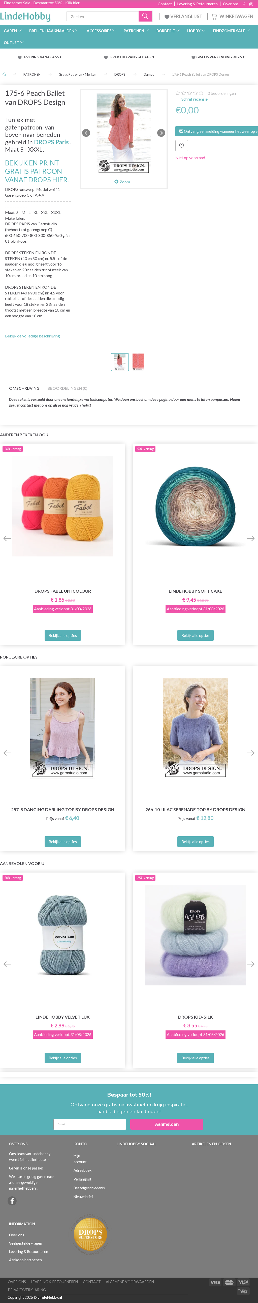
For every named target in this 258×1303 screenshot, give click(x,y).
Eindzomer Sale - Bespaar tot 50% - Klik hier (42, 2)
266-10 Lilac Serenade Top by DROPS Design (195, 809)
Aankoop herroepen (25, 1260)
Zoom (125, 181)
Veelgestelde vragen (25, 1243)
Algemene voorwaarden (130, 1282)
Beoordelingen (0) (67, 388)
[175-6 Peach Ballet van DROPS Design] (123, 132)
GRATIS (203, 57)
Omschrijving (24, 388)
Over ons (231, 4)
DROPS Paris (51, 142)
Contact (165, 4)
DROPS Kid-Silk (195, 1017)
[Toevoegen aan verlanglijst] (181, 145)
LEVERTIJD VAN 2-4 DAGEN (131, 57)
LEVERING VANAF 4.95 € (42, 57)
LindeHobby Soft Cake (195, 591)
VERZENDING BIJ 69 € (227, 57)
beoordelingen (222, 93)
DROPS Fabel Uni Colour (63, 591)
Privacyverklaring (27, 1290)
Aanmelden (167, 1124)
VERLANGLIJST (186, 16)
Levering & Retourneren (197, 4)
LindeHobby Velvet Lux (63, 1017)
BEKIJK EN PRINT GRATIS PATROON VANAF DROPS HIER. (37, 171)
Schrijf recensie (194, 99)
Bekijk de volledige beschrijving (32, 335)
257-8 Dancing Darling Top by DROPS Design (62, 809)
